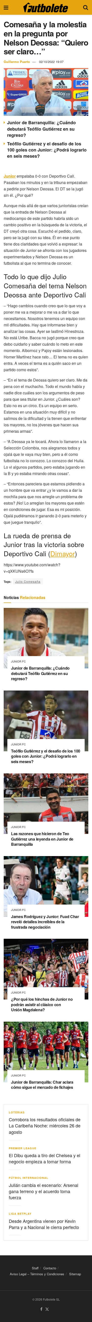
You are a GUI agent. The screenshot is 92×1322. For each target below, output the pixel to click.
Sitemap (75, 1274)
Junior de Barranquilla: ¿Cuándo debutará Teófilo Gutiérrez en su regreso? (41, 128)
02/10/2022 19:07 (51, 61)
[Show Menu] (6, 7)
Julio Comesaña (27, 581)
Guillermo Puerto (17, 61)
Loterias (17, 1112)
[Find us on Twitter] (47, 1309)
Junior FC (18, 661)
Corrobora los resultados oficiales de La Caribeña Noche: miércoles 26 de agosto (44, 1125)
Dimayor (62, 553)
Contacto (49, 1268)
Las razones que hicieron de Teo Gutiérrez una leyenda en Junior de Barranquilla (42, 839)
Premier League (22, 1148)
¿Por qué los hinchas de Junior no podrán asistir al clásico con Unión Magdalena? (42, 1004)
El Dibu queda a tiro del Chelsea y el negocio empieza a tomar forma (44, 1158)
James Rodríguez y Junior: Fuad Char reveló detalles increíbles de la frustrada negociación (45, 922)
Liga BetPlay (20, 1213)
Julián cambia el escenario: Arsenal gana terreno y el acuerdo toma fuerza (43, 1191)
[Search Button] (85, 7)
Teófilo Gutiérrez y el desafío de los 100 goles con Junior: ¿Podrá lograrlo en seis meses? (47, 149)
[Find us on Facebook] (41, 1309)
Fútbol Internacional (28, 1178)
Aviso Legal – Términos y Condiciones (37, 1274)
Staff (35, 1268)
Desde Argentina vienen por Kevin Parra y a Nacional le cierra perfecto (44, 1224)
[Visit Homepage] (45, 7)
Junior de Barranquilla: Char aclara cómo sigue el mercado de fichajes (42, 1084)
